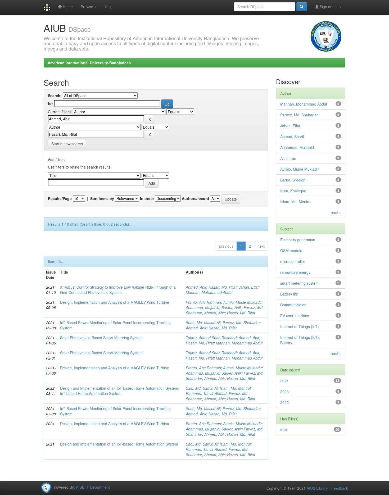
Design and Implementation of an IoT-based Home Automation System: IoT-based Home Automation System (119, 390)
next (261, 246)
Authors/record (195, 198)
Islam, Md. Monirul (235, 388)
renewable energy (295, 272)
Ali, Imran (288, 158)
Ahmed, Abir (196, 287)
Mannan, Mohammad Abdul (209, 292)
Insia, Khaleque (293, 190)
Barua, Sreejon (292, 180)
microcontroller (292, 261)
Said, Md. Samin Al (202, 388)
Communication (293, 304)
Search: (55, 95)
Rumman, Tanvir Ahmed (206, 393)
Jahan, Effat (249, 287)
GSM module (291, 250)
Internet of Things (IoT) (299, 326)
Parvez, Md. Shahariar (241, 322)
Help (108, 6)
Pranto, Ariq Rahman (203, 302)
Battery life (289, 294)
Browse (87, 6)
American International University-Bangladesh (89, 62)
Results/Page (60, 198)
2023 (284, 391)
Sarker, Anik (231, 307)
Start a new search (67, 143)
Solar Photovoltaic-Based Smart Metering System (101, 337)
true (283, 429)
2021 (284, 380)
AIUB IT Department (93, 487)
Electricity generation (297, 239)
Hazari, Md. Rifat (223, 287)
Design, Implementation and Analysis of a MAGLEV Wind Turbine (114, 302)
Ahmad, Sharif (292, 136)
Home (67, 6)
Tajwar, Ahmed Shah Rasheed (211, 337)
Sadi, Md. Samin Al (202, 444)
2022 (284, 402)
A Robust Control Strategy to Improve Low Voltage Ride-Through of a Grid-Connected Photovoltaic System (118, 289)
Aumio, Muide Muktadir (242, 302)
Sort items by (102, 198)
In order (147, 198)
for (50, 103)
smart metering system (299, 283)
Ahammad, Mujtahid (202, 307)
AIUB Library (317, 488)
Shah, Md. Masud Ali (203, 322)
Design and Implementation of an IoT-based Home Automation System (119, 444)
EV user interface (294, 315)
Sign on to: (329, 6)
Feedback (339, 488)
